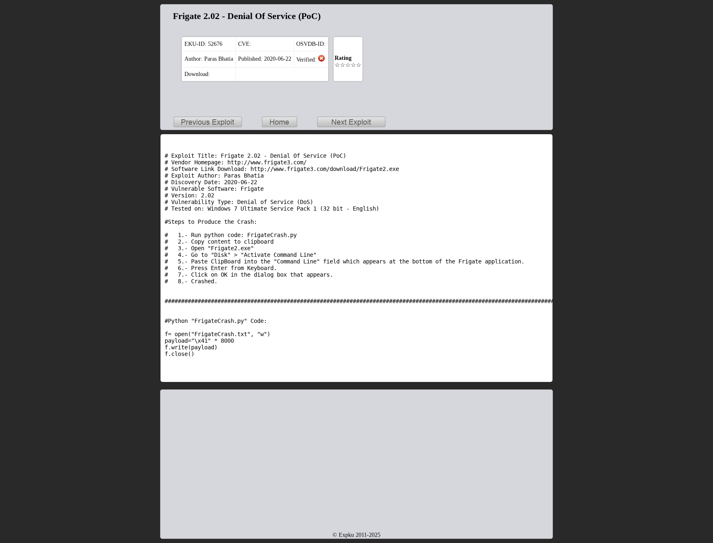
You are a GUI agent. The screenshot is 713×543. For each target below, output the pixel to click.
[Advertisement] (496, 60)
